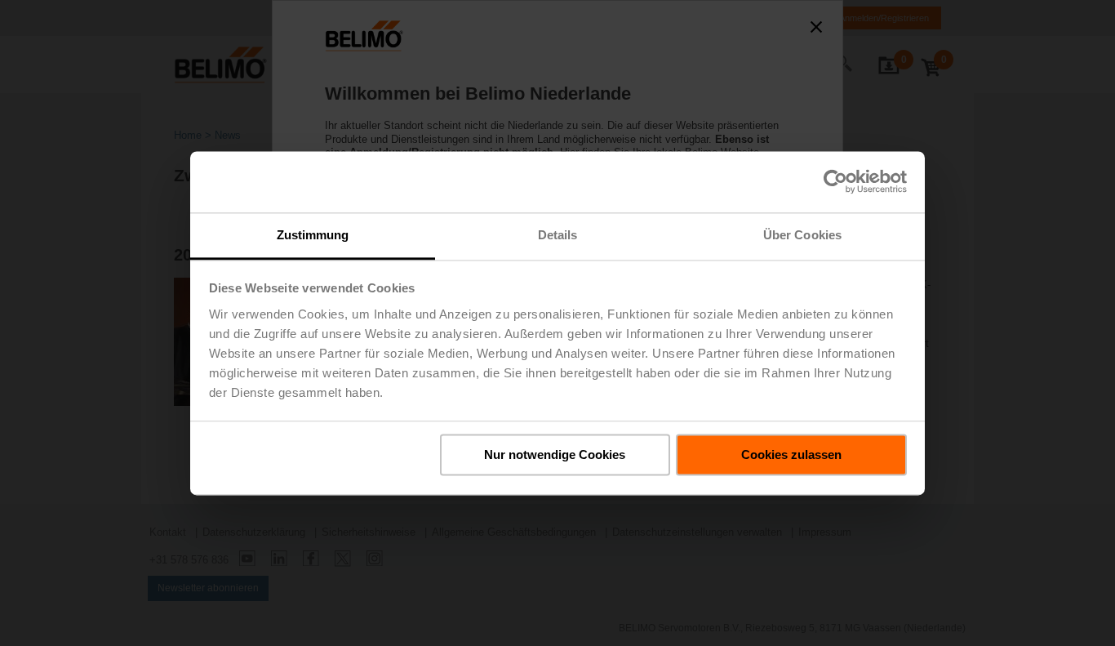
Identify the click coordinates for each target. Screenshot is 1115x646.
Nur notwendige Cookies (554, 454)
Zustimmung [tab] (313, 235)
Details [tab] (558, 235)
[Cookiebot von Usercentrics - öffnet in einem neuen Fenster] (835, 181)
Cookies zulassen (791, 454)
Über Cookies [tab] (802, 235)
